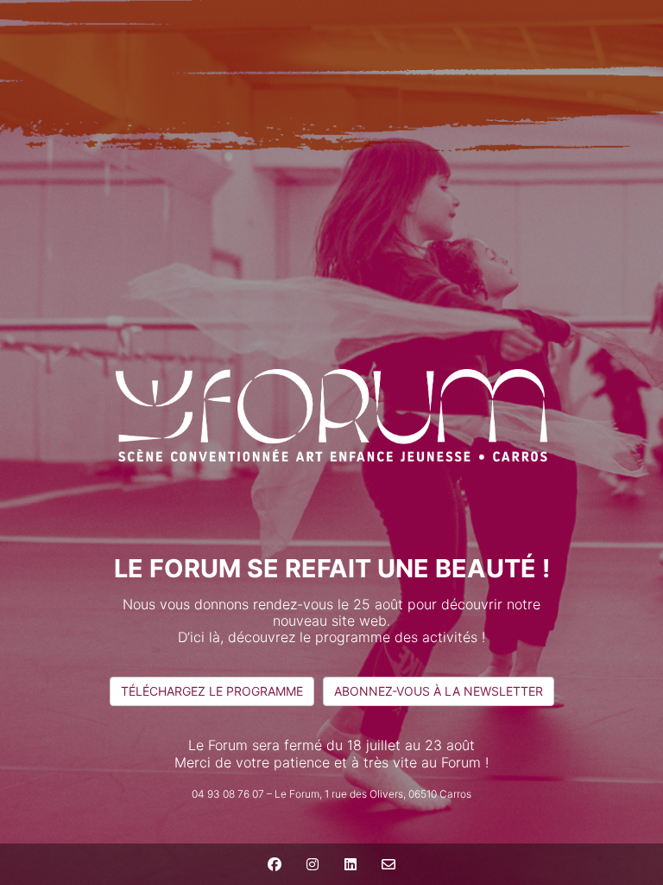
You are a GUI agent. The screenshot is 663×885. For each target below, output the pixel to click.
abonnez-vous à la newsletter (438, 691)
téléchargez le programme (212, 691)
